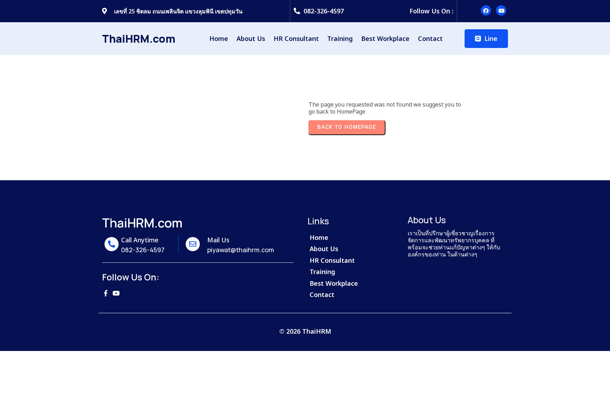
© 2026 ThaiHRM (305, 331)
